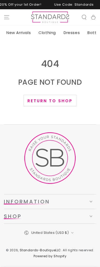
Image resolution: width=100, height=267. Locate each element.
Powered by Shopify (50, 256)
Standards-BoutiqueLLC (40, 250)
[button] (84, 17)
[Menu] (6, 17)
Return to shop (50, 101)
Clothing (47, 32)
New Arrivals (18, 32)
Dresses (72, 32)
